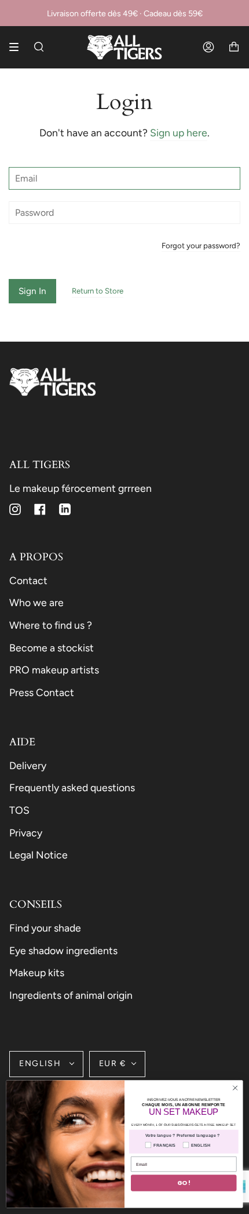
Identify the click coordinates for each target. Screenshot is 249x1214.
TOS (19, 810)
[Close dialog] (235, 1087)
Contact (28, 580)
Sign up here (178, 132)
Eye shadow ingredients (63, 950)
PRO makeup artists (54, 670)
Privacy (25, 833)
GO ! (184, 1183)
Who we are (36, 602)
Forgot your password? (201, 246)
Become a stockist (51, 648)
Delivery (27, 765)
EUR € (112, 1063)
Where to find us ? (50, 625)
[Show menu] (18, 47)
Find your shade (45, 928)
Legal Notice (38, 855)
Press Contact (41, 692)
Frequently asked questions (72, 787)
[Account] (208, 47)
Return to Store (97, 290)
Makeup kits (36, 972)
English (41, 1063)
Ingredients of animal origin (71, 995)
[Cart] (234, 47)
